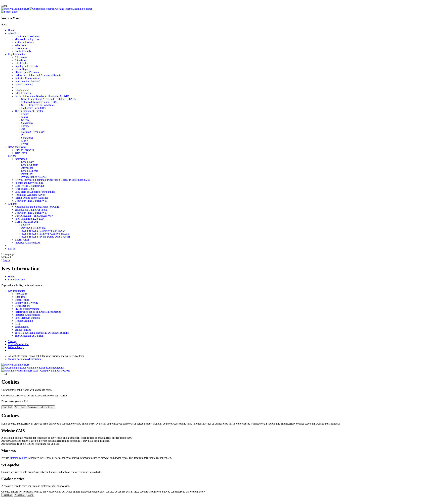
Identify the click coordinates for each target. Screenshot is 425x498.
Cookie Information (18, 344)
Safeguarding (22, 90)
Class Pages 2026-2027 (27, 221)
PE (22, 134)
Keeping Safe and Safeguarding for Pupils (37, 206)
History (25, 125)
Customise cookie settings (40, 407)
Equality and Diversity (26, 66)
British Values (22, 63)
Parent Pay (27, 173)
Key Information (16, 54)
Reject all (7, 407)
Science (25, 120)
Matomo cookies (18, 457)
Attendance (21, 60)
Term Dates (21, 152)
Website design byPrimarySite (24, 359)
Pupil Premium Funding (27, 81)
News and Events (17, 146)
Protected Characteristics (27, 78)
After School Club (24, 188)
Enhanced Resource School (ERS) (39, 102)
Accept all (20, 407)
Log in (11, 248)
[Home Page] (9, 11)
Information (21, 158)
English (25, 114)
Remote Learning (24, 84)
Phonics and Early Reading (29, 182)
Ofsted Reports (22, 69)
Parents (12, 155)
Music (24, 140)
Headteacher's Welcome (27, 36)
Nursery (25, 224)
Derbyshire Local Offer (33, 108)
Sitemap (12, 341)
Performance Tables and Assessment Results (38, 75)
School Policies (23, 93)
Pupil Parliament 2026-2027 (29, 218)
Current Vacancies (24, 149)
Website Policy (16, 347)
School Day (27, 161)
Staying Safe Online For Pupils (31, 209)
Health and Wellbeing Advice (30, 194)
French (25, 143)
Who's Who (21, 45)
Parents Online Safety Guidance (31, 197)
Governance (21, 48)
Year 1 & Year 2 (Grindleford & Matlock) (43, 230)
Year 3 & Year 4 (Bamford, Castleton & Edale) (45, 233)
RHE (17, 87)
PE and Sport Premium (27, 72)
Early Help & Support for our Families (35, 191)
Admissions (21, 57)
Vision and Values (24, 42)
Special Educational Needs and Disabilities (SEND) (42, 96)
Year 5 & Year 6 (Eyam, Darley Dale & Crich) (45, 236)
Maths (24, 117)
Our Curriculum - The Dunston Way (34, 215)
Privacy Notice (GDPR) (33, 176)
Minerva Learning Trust (27, 39)
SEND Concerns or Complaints (37, 105)
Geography (27, 123)
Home (11, 30)
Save (30, 495)
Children (12, 203)
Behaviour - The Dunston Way (31, 200)
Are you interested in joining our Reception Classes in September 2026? (52, 179)
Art (23, 128)
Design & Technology (32, 131)
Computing (27, 137)
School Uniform (29, 164)
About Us (13, 33)
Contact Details (23, 51)
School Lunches (29, 170)
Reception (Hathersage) (33, 227)
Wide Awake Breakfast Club (29, 185)
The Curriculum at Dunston (29, 111)
